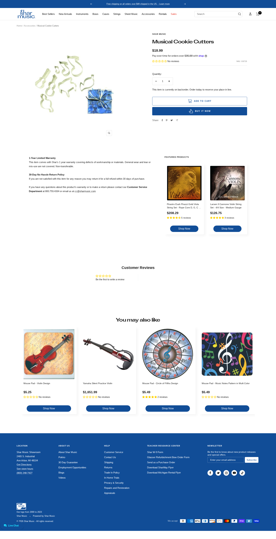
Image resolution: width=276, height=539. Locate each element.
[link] (48, 14)
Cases (105, 14)
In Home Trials (111, 477)
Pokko (61, 457)
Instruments (82, 14)
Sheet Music (131, 14)
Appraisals (109, 493)
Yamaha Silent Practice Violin (97, 383)
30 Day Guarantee (68, 462)
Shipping (108, 462)
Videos (62, 477)
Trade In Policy (112, 472)
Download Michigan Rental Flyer (164, 472)
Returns (108, 467)
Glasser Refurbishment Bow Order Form (168, 457)
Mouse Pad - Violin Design (36, 383)
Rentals (163, 14)
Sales (174, 14)
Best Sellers (48, 14)
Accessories (148, 14)
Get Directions (24, 464)
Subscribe (252, 460)
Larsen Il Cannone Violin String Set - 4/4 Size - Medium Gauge (225, 206)
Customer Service (113, 452)
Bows (95, 14)
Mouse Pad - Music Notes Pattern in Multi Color (226, 383)
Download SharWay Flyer (160, 467)
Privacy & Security (114, 482)
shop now (184, 228)
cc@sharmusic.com (85, 191)
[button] (257, 14)
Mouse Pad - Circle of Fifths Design (160, 383)
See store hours (25, 468)
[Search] (239, 14)
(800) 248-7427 (24, 473)
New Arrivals (65, 14)
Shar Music (159, 34)
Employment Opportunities (72, 467)
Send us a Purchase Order (161, 462)
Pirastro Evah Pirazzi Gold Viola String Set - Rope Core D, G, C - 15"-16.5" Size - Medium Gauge (183, 206)
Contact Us (110, 457)
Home (19, 26)
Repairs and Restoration (116, 488)
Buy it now (203, 111)
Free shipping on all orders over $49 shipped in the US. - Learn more (138, 4)
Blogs (61, 472)
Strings (117, 14)
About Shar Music (67, 452)
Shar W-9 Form (155, 452)
